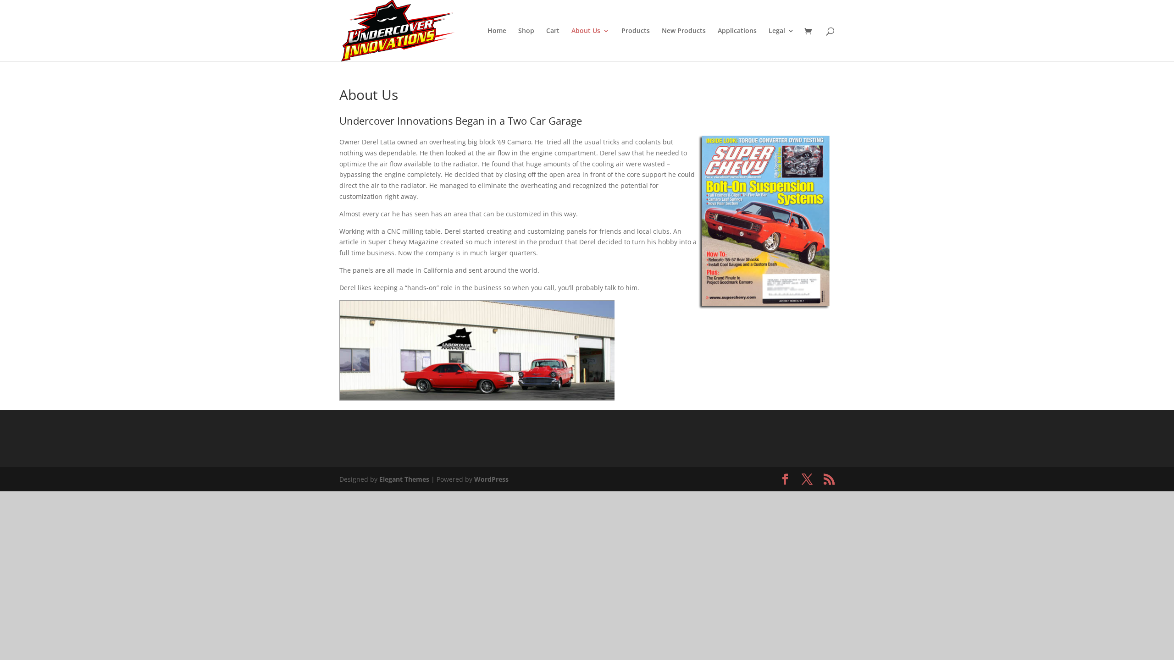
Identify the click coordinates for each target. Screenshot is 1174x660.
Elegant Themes (404, 479)
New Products (684, 31)
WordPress (491, 479)
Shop (526, 31)
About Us (585, 31)
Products (635, 31)
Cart (552, 31)
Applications (737, 31)
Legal (777, 31)
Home (496, 31)
